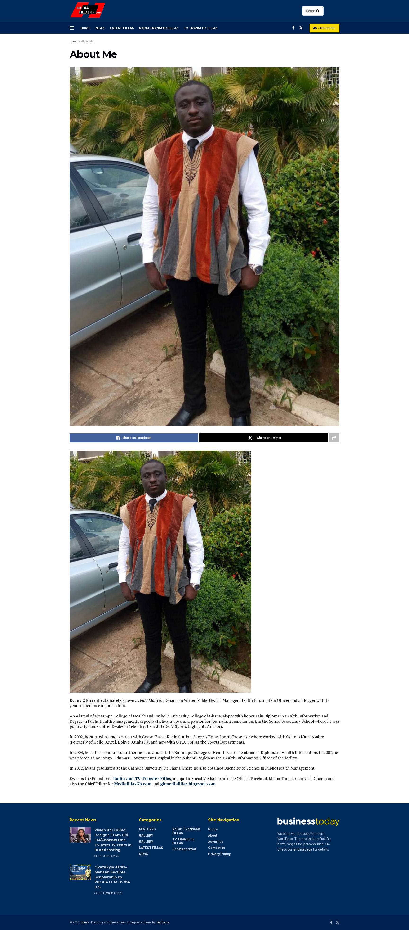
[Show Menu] (72, 28)
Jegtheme (162, 922)
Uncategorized (184, 849)
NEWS (100, 28)
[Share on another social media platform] (334, 437)
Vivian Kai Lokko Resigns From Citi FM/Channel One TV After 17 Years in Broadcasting (112, 840)
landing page (302, 849)
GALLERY (146, 835)
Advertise (215, 842)
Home (85, 28)
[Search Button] (319, 11)
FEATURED (147, 829)
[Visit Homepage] (88, 11)
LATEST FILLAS (122, 28)
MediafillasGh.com (132, 783)
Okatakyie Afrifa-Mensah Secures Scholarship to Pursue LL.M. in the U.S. (112, 877)
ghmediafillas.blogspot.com (188, 783)
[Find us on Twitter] (301, 28)
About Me (87, 41)
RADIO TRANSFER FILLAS (158, 28)
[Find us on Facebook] (293, 28)
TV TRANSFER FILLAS (201, 28)
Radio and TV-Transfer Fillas (142, 778)
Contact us (216, 848)
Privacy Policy (219, 854)
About (212, 835)
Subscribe (326, 28)
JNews (84, 922)
